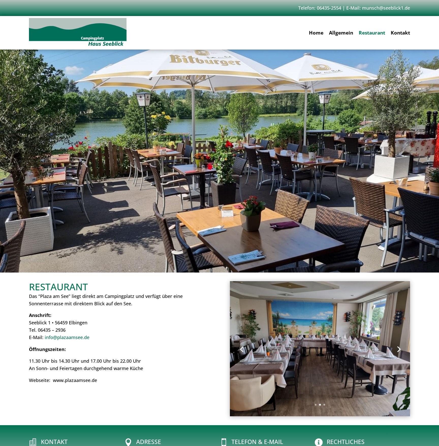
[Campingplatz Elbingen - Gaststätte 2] (320, 414)
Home (316, 33)
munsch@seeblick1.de (386, 8)
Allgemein (341, 33)
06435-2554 (329, 8)
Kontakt (400, 33)
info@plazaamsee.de (67, 337)
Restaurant (372, 33)
